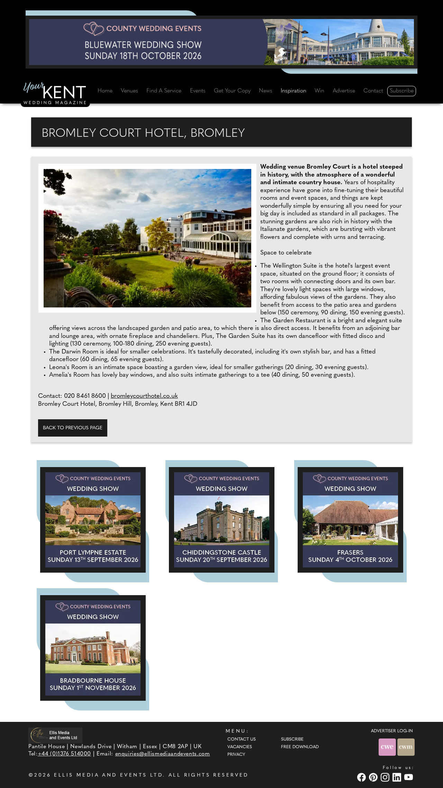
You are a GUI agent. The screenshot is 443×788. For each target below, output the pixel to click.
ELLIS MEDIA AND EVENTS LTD (108, 775)
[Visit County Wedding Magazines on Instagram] (386, 777)
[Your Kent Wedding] (55, 94)
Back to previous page (72, 428)
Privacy (236, 755)
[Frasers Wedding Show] (350, 520)
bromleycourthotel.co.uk (144, 396)
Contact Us (241, 739)
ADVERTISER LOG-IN (392, 731)
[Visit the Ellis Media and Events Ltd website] (55, 735)
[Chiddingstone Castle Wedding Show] (221, 520)
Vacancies (239, 747)
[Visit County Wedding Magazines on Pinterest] (374, 777)
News (265, 91)
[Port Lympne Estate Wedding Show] (93, 520)
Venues (129, 91)
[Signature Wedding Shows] (221, 42)
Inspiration (293, 91)
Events (198, 91)
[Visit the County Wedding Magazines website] (406, 747)
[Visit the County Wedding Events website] (388, 747)
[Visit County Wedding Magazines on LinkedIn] (397, 777)
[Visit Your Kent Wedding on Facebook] (362, 777)
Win (319, 91)
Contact (373, 91)
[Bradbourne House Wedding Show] (93, 648)
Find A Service (163, 91)
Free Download (300, 747)
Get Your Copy (232, 91)
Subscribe (402, 91)
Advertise (344, 91)
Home (105, 91)
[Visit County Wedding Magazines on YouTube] (409, 777)
